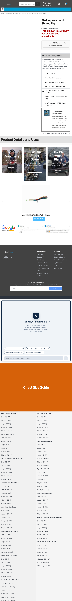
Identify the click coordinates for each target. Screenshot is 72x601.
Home (2, 13)
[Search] (37, 4)
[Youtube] (7, 257)
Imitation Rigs (23, 13)
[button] (2, 9)
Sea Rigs (15, 13)
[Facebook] (4, 257)
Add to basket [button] (39, 218)
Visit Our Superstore (47, 4)
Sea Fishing (8, 13)
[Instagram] (11, 257)
